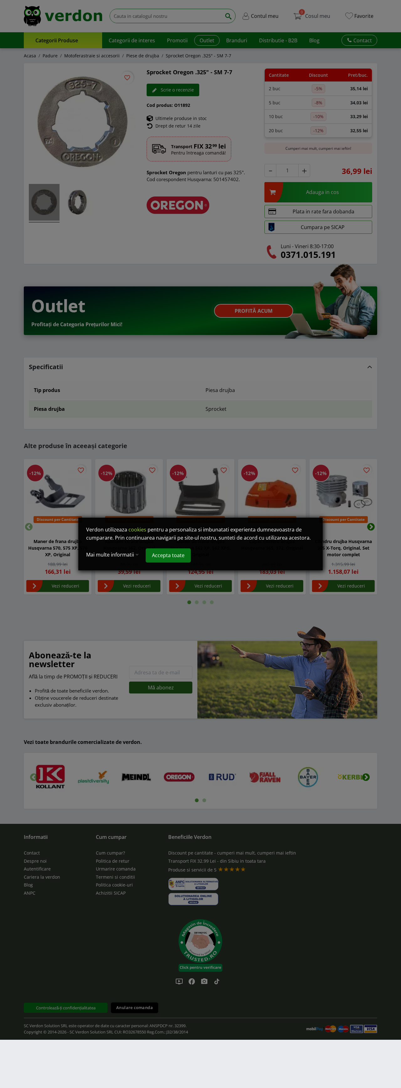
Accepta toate (168, 555)
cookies (137, 529)
